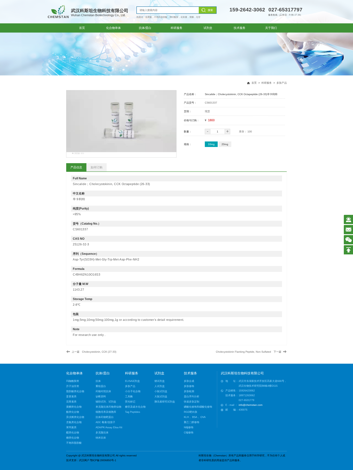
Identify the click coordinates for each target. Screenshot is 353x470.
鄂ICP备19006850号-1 (103, 460)
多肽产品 (282, 82)
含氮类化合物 (74, 422)
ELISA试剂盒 (132, 380)
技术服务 (190, 373)
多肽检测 (189, 391)
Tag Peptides (132, 411)
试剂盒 (159, 373)
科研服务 (266, 82)
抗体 (98, 380)
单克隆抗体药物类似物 (108, 406)
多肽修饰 (189, 386)
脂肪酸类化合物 (75, 391)
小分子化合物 (132, 391)
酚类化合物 (72, 411)
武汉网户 (84, 460)
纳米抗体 (101, 437)
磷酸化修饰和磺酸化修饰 (198, 406)
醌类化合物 (72, 432)
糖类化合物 (72, 437)
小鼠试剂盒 (160, 391)
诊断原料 (101, 396)
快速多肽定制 (191, 401)
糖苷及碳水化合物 (135, 406)
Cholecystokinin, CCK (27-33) (99, 351)
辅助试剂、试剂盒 (106, 401)
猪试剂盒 (159, 380)
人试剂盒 (159, 386)
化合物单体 (74, 373)
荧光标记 (130, 401)
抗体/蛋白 (103, 373)
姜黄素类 (71, 396)
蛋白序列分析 (191, 396)
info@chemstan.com (251, 404)
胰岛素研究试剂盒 (164, 401)
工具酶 (129, 396)
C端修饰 (188, 432)
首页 (254, 82)
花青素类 (71, 401)
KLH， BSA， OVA (195, 417)
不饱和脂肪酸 (74, 442)
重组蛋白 (101, 386)
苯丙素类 (71, 427)
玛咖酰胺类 (72, 380)
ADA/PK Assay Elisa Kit (109, 427)
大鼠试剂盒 (160, 396)
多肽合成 (189, 380)
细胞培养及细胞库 (106, 411)
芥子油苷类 (72, 386)
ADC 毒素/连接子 (105, 422)
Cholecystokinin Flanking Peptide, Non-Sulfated (243, 351)
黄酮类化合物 (74, 406)
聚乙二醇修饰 (191, 422)
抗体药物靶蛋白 (105, 417)
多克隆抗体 (102, 432)
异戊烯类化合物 (75, 417)
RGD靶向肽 (190, 411)
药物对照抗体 (103, 391)
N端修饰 (188, 427)
